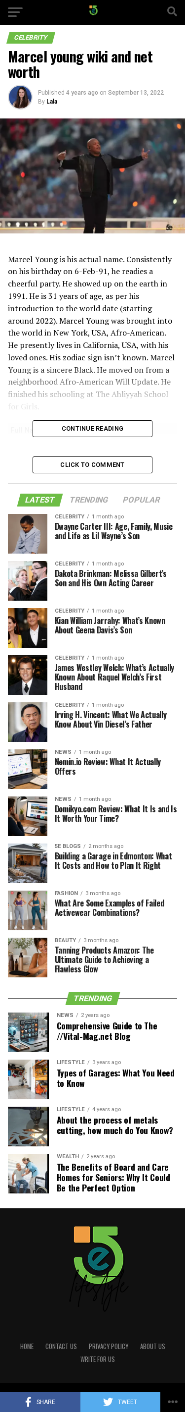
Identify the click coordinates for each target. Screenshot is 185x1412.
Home (27, 1346)
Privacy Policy (108, 1346)
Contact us (61, 1346)
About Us (152, 1346)
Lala (51, 101)
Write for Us (97, 1359)
